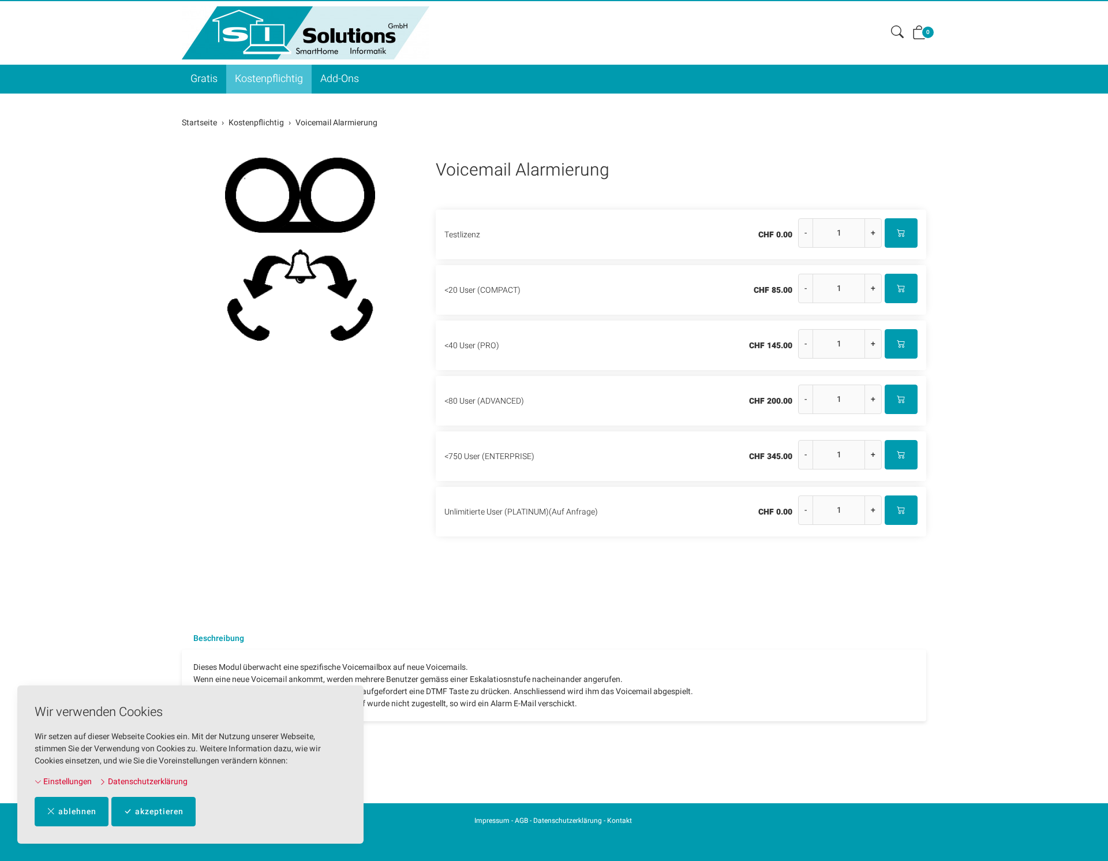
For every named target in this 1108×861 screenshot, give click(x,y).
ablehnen (77, 812)
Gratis (204, 79)
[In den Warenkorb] (901, 233)
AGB (521, 820)
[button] (897, 32)
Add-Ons (339, 79)
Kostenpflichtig (269, 79)
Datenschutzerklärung (147, 782)
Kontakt (619, 820)
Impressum (492, 820)
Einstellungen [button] (67, 782)
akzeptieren (159, 812)
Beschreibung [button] (218, 638)
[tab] (213, 638)
